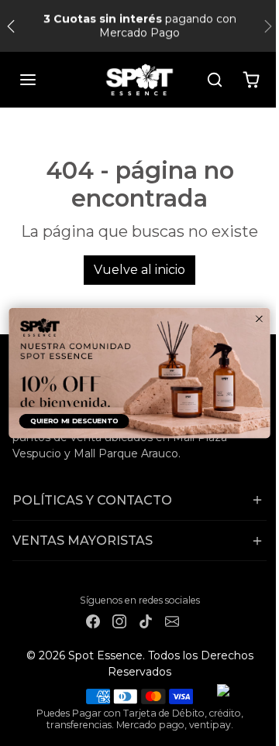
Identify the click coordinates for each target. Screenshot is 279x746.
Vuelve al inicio (139, 269)
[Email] (172, 621)
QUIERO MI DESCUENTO (74, 420)
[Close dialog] (259, 319)
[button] (27, 79)
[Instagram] (119, 621)
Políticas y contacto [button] (92, 500)
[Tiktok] (146, 621)
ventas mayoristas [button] (82, 540)
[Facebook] (93, 621)
